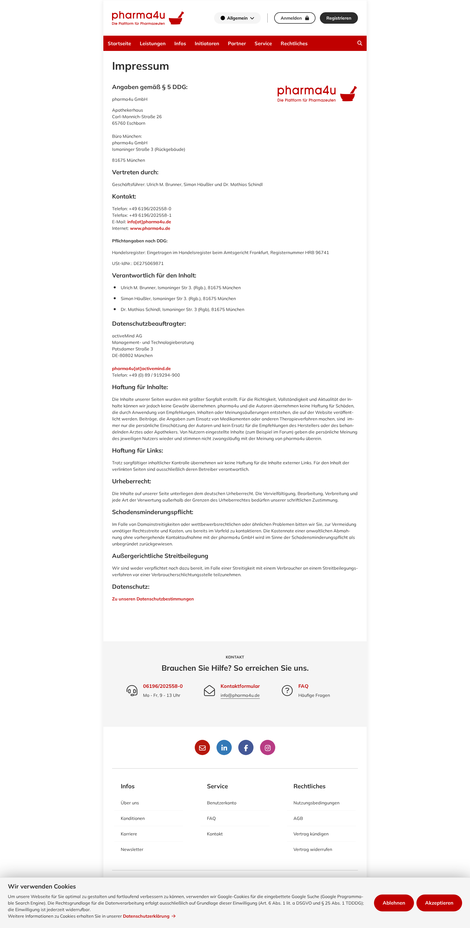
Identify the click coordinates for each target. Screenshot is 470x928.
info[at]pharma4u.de (149, 221)
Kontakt (215, 834)
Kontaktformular (240, 686)
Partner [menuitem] (237, 43)
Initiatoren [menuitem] (207, 43)
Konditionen (133, 818)
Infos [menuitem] (180, 43)
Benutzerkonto (221, 802)
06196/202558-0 (163, 686)
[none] (360, 43)
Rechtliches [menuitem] (294, 43)
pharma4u (148, 18)
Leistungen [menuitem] (153, 43)
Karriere (129, 834)
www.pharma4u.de (150, 228)
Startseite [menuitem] (119, 43)
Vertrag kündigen (311, 834)
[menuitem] (360, 43)
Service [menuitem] (263, 43)
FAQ (303, 686)
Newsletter (132, 849)
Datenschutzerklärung (146, 916)
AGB (298, 818)
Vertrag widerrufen (312, 849)
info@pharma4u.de (240, 695)
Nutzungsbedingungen (316, 802)
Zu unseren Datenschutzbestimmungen (153, 599)
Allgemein (237, 18)
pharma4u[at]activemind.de (141, 368)
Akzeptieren (439, 903)
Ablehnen (394, 903)
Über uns (130, 802)
